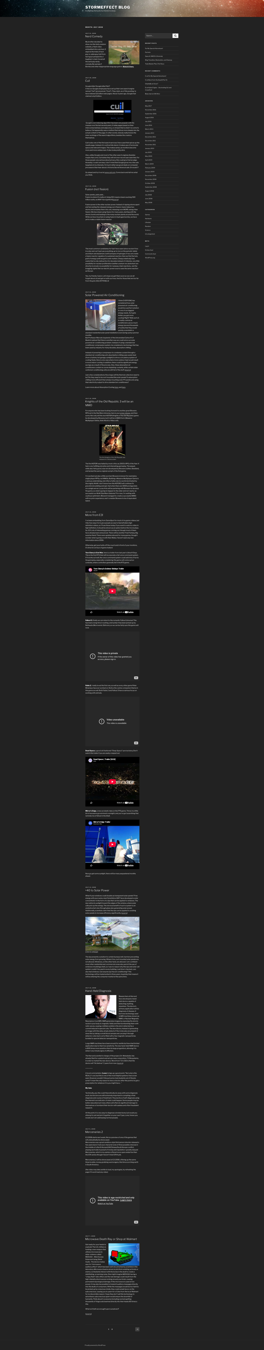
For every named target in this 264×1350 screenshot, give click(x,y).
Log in (147, 246)
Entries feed (149, 250)
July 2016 (148, 121)
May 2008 (148, 202)
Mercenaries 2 (94, 1132)
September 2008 (151, 187)
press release (125, 413)
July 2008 (148, 195)
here (116, 387)
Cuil (87, 80)
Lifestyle (148, 222)
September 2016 (150, 114)
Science (147, 230)
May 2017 (148, 106)
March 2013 (149, 129)
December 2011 (150, 141)
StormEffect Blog (107, 7)
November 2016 (150, 110)
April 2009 (148, 160)
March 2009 (149, 164)
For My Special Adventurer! (154, 48)
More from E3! (94, 515)
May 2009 (148, 156)
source (115, 200)
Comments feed (150, 254)
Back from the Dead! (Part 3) (157, 80)
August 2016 (149, 117)
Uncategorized (150, 234)
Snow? (156, 84)
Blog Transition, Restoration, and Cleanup (158, 60)
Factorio (147, 52)
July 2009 (148, 152)
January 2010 (149, 148)
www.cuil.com (110, 172)
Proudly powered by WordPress (95, 1345)
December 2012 (150, 137)
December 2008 (150, 175)
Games (147, 214)
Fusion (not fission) (96, 189)
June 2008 (148, 198)
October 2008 (150, 183)
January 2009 (149, 171)
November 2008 (150, 179)
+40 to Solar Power (97, 890)
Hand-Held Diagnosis (98, 990)
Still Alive (157, 94)
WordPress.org (150, 258)
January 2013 (149, 133)
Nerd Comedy (94, 36)
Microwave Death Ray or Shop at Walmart (111, 1239)
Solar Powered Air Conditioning (104, 295)
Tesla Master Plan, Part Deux (154, 64)
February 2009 (150, 168)
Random (148, 226)
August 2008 (149, 191)
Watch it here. (128, 67)
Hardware (148, 218)
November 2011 (150, 144)
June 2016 (148, 125)
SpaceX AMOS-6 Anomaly (154, 56)
